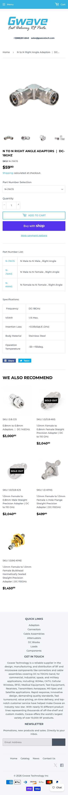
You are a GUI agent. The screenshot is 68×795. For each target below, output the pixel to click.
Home (6, 52)
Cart (62, 4)
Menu (10, 4)
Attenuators (34, 638)
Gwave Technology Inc (35, 775)
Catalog (25, 758)
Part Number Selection (17, 182)
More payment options (34, 235)
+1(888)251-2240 (21, 38)
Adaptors (34, 625)
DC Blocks (34, 642)
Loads (34, 646)
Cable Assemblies (34, 633)
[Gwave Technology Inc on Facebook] (62, 765)
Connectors (34, 629)
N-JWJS (10, 261)
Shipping (8, 173)
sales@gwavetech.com (43, 38)
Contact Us (49, 758)
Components (34, 650)
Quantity (8, 198)
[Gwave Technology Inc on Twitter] (55, 766)
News (36, 758)
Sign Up (58, 742)
